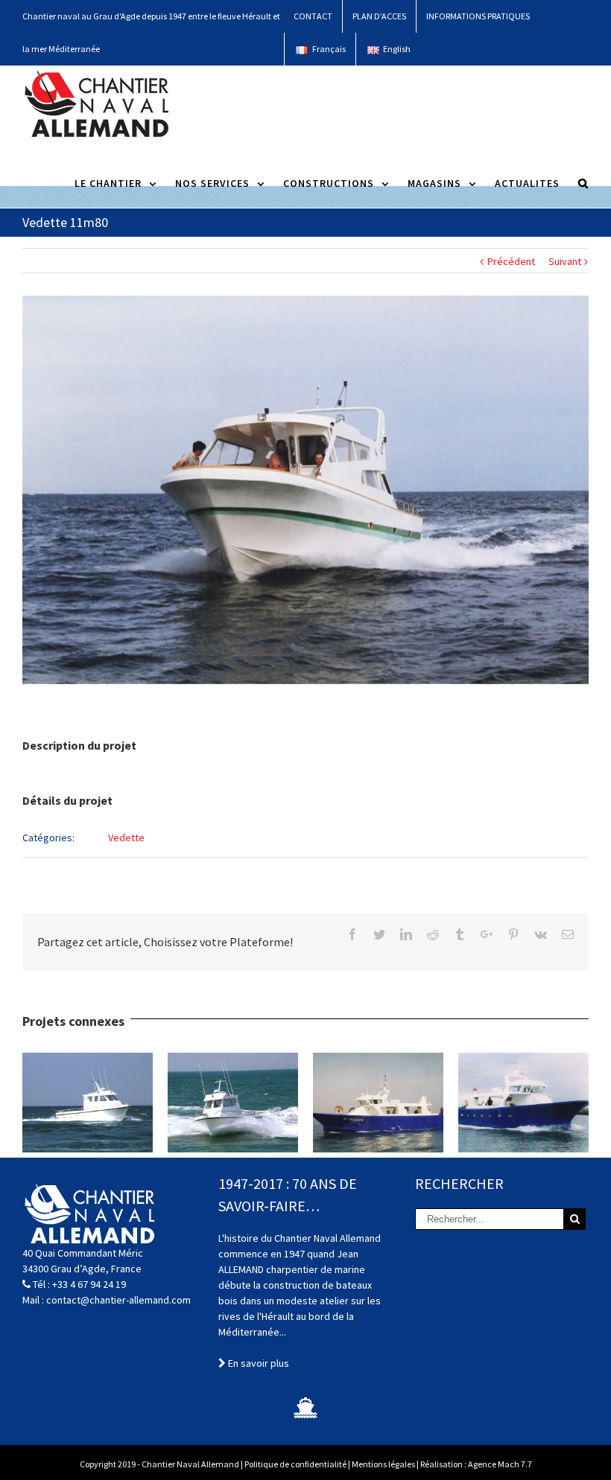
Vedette (126, 837)
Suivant (564, 261)
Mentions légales (383, 1464)
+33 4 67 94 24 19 (89, 1284)
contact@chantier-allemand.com (118, 1300)
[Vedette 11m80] (305, 490)
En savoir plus (257, 1363)
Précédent (511, 261)
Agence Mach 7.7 (500, 1464)
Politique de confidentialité (295, 1464)
